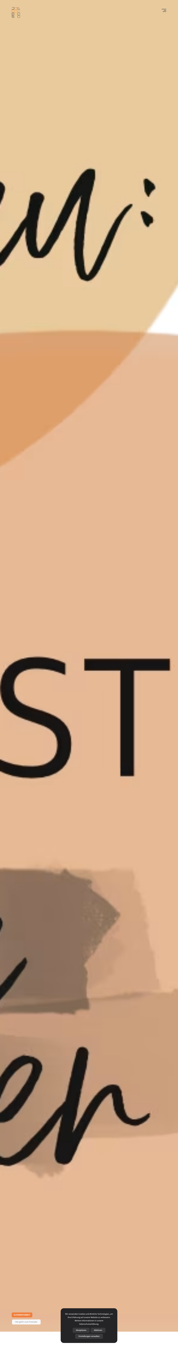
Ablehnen (98, 1330)
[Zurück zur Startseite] (16, 12)
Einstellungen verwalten (89, 1336)
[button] (4, 666)
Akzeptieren (81, 1330)
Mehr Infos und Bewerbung (27, 1321)
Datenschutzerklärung (88, 1324)
